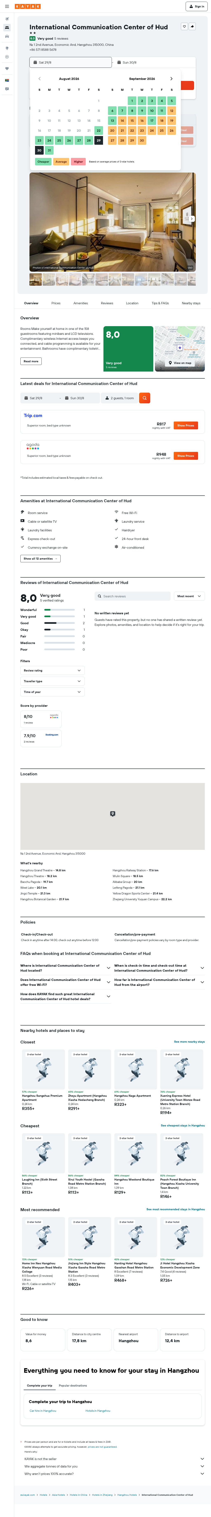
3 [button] (49, 111)
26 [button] (69, 140)
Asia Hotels (58, 1494)
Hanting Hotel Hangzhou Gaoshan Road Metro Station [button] (134, 1265)
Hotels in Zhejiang (102, 1494)
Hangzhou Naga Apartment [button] (132, 1096)
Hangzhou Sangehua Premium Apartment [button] (42, 1098)
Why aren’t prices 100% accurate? (49, 1474)
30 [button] (39, 150)
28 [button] (89, 140)
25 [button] (59, 140)
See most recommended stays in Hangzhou (176, 1209)
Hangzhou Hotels (127, 1494)
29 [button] (99, 140)
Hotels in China (78, 1494)
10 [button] (49, 120)
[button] (7, 6)
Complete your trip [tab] (39, 1385)
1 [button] (98, 101)
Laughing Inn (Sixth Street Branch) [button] (39, 1181)
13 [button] (79, 120)
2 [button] (39, 111)
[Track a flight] (7, 57)
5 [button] (69, 111)
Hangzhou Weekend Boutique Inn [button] (134, 1181)
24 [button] (49, 140)
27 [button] (79, 140)
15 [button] (98, 120)
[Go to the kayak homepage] (28, 6)
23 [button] (39, 140)
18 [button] (59, 130)
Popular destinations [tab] (73, 1385)
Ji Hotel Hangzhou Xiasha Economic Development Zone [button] (180, 1265)
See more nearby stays (189, 1041)
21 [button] (88, 130)
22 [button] (99, 130)
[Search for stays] (7, 28)
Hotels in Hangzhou (98, 1411)
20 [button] (79, 130)
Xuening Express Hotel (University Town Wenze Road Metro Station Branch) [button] (180, 1100)
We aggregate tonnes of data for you (51, 1466)
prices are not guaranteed (102, 1446)
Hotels (43, 1494)
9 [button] (39, 120)
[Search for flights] (7, 19)
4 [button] (59, 111)
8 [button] (99, 111)
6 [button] (79, 111)
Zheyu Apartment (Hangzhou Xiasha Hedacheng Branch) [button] (87, 1098)
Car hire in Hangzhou (43, 1411)
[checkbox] (41, 719)
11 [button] (59, 120)
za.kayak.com (27, 1494)
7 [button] (89, 111)
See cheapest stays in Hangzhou (183, 1125)
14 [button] (88, 120)
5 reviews (61, 38)
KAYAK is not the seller (40, 1459)
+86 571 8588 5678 (42, 49)
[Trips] (7, 68)
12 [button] (69, 120)
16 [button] (39, 130)
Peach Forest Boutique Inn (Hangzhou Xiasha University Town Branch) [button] (179, 1184)
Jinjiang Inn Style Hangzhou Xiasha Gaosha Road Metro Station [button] (86, 1267)
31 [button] (49, 150)
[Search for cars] (7, 36)
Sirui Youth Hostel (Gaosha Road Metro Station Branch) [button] (87, 1181)
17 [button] (49, 130)
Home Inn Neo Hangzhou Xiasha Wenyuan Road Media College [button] (42, 1267)
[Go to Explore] (7, 48)
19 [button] (69, 130)
